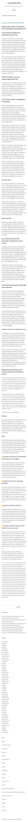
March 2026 (4, 649)
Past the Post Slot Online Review (13, 23)
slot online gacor (5, 759)
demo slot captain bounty (13, 573)
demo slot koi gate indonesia (16, 575)
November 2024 (5, 678)
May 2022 (4, 726)
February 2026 (5, 650)
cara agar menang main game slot (17, 568)
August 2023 (4, 705)
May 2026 (4, 645)
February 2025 (5, 672)
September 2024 (5, 681)
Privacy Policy (4, 819)
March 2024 (4, 692)
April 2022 (4, 728)
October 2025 (5, 658)
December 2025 (5, 654)
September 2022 (5, 725)
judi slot (3, 784)
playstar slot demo (10, 588)
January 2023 (4, 717)
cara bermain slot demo (7, 570)
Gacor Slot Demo (16, 562)
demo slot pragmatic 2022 (17, 577)
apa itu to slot (14, 564)
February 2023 (5, 716)
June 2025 (4, 665)
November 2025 (5, 656)
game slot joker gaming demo (11, 582)
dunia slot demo (10, 581)
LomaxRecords (14, 3)
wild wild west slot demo (17, 595)
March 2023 (4, 714)
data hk (3, 755)
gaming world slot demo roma (17, 584)
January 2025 (4, 674)
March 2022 (4, 730)
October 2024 (5, 679)
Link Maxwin (4, 770)
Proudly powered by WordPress (15, 819)
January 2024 (4, 696)
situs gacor (4, 752)
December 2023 (5, 697)
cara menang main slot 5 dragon (13, 571)
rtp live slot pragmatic (6, 795)
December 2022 (5, 719)
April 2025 (4, 668)
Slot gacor (4, 810)
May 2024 (4, 688)
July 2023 (4, 707)
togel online (4, 748)
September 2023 (5, 703)
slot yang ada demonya (11, 591)
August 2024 (4, 683)
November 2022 (5, 721)
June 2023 (4, 708)
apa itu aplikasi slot (6, 564)
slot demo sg (17, 588)
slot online (4, 799)
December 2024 (5, 676)
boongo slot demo (6, 568)
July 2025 (4, 663)
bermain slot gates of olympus (16, 566)
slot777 (3, 806)
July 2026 (4, 643)
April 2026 (4, 647)
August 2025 (4, 661)
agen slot (4, 803)
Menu (14, 9)
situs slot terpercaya (6, 745)
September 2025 (5, 659)
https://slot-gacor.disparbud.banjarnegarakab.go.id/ (13, 792)
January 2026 (4, 652)
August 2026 (4, 641)
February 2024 (5, 694)
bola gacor (4, 774)
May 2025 (4, 667)
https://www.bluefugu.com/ (8, 788)
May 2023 (4, 710)
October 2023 (5, 701)
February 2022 (5, 732)
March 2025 (4, 670)
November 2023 (5, 699)
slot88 (3, 741)
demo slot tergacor (20, 579)
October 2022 (5, 723)
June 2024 (4, 687)
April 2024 (4, 690)
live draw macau (5, 781)
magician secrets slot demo (13, 586)
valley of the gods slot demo (13, 593)
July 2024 (4, 685)
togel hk (3, 766)
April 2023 (4, 712)
